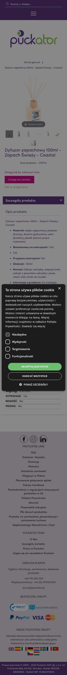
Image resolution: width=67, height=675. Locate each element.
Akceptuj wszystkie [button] (34, 366)
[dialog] (33, 337)
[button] (33, 384)
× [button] (59, 288)
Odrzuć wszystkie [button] (34, 376)
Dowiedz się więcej (33, 326)
